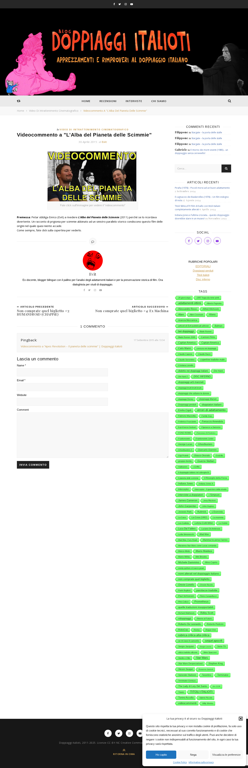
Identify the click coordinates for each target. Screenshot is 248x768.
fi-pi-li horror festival (187, 427)
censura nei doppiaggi (206, 348)
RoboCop (183, 630)
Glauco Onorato (202, 455)
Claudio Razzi (204, 354)
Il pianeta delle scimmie (188, 478)
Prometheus (201, 601)
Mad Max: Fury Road (187, 540)
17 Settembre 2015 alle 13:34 (149, 340)
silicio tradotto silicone (187, 652)
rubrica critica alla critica (193, 635)
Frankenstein (184, 439)
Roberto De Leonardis (189, 624)
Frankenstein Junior (205, 439)
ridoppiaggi (184, 618)
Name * (21, 365)
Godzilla (219, 455)
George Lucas (185, 444)
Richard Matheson (186, 613)
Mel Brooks (201, 557)
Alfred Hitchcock (211, 309)
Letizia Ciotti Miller (204, 523)
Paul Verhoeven (186, 596)
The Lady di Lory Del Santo (192, 686)
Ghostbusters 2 (185, 450)
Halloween (182, 467)
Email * (21, 380)
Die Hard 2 (183, 376)
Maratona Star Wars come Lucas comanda (197, 545)
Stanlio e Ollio (184, 658)
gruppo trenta (185, 461)
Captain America (210, 343)
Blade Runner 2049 (186, 337)
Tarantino (206, 675)
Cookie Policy (180, 762)
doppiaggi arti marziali (191, 382)
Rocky (197, 630)
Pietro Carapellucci (208, 596)
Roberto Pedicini (215, 624)
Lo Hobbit (223, 523)
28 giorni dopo (184, 298)
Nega (193, 754)
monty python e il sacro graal (191, 568)
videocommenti (187, 703)
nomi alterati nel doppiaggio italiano (198, 573)
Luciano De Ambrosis (211, 529)
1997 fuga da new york (208, 297)
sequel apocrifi (213, 640)
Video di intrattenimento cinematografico (53, 110)
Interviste (134, 101)
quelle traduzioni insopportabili (195, 607)
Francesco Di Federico (206, 433)
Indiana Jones (185, 483)
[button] (241, 718)
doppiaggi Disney (185, 399)
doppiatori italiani (211, 404)
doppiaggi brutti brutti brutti (189, 388)
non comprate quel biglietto (194, 579)
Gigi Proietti (183, 455)
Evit (104, 142)
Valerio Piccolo (206, 698)
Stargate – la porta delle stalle (207, 132)
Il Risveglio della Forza (215, 478)
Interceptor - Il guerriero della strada (210, 489)
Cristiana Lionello (185, 365)
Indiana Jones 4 (206, 484)
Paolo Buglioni (184, 590)
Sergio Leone (205, 647)
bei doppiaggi (186, 331)
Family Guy (207, 416)
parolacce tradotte (206, 590)
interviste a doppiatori (190, 494)
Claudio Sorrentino (186, 360)
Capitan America (187, 342)
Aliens (212, 314)
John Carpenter (187, 506)
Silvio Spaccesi (210, 652)
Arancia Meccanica (187, 320)
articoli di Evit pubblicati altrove (193, 326)
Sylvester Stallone (187, 675)
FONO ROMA (184, 433)
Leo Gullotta (183, 523)
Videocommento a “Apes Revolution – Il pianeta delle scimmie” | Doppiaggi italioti (71, 346)
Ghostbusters (205, 444)
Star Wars (202, 657)
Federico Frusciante (187, 421)
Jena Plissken (209, 500)
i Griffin (196, 467)
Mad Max (204, 534)
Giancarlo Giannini (207, 450)
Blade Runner (206, 331)
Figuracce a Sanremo (211, 427)
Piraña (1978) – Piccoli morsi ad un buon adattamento (202, 187)
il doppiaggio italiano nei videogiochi (193, 472)
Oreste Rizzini (206, 585)
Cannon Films (208, 337)
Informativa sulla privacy (201, 762)
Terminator (222, 675)
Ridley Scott (206, 612)
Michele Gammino (188, 562)
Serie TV (221, 646)
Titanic (181, 692)
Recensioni (108, 101)
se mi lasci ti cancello (188, 641)
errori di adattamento (211, 410)
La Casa (182, 517)
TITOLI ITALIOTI (201, 692)
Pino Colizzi (183, 602)
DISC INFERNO (202, 376)
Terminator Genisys (187, 681)
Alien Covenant (196, 315)
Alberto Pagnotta (214, 303)
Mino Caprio (211, 562)
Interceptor (183, 489)
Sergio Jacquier (186, 646)
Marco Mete (184, 551)
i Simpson (214, 494)
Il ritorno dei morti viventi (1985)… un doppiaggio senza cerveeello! (201, 151)
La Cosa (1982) (199, 517)
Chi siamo (158, 101)
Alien (181, 314)
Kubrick (202, 511)
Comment (23, 409)
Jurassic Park (185, 512)
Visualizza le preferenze (226, 754)
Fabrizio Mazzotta (187, 416)
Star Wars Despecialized (190, 663)
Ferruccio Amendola (212, 421)
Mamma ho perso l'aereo (215, 540)
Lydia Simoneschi (186, 534)
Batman (218, 326)
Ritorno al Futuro (204, 618)
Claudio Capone (185, 354)
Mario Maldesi (204, 551)
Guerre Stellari (206, 461)
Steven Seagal (185, 669)
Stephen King (216, 663)
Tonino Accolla (186, 697)
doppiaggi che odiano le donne (193, 393)
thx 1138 (216, 686)
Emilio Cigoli (184, 410)
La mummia (218, 517)
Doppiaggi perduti (187, 404)
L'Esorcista (217, 512)
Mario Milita (184, 557)
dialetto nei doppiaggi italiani (193, 370)
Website (22, 395)
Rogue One (211, 630)
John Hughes (208, 506)
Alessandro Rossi (187, 309)
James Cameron (187, 500)
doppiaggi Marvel (208, 399)
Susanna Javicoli (206, 669)
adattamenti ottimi (189, 303)
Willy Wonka (207, 703)
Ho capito (161, 754)
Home (86, 101)
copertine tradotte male (212, 359)
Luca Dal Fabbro (187, 528)
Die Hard (218, 371)
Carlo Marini (184, 348)
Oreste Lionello (186, 585)
